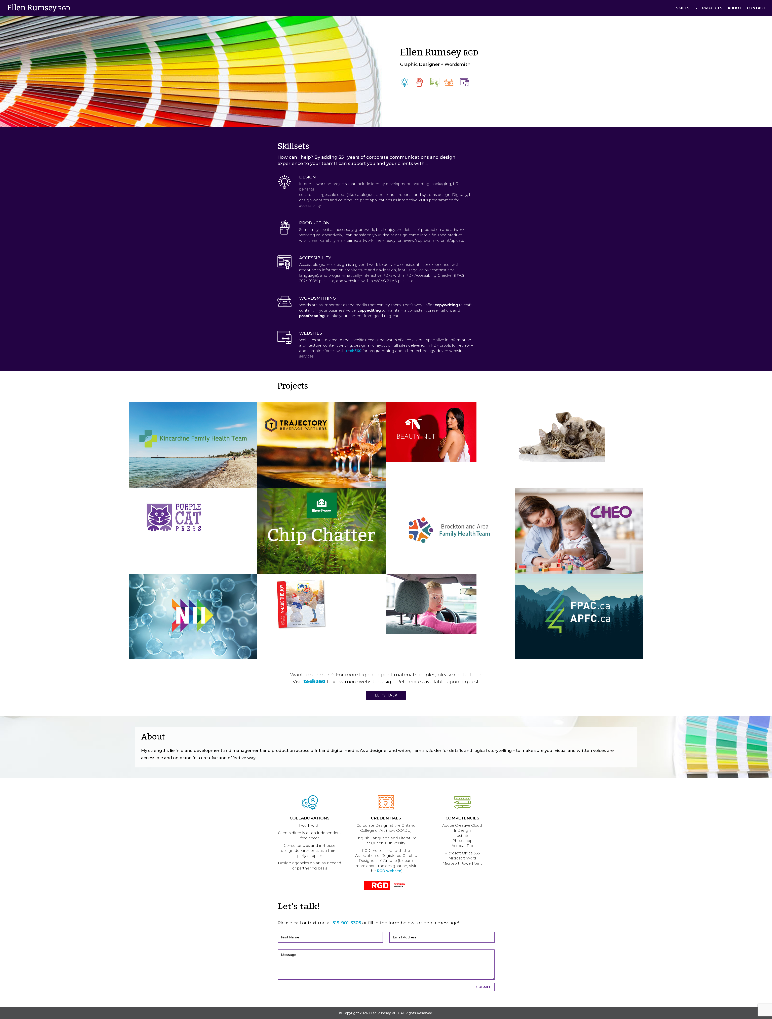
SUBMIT (483, 987)
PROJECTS (712, 8)
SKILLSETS (686, 8)
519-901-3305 (347, 923)
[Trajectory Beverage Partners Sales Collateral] (321, 487)
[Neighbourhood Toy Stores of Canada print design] (302, 633)
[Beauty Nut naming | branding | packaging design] (431, 461)
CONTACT (756, 8)
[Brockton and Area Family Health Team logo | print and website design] (450, 573)
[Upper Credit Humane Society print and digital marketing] (560, 461)
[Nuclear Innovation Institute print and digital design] (193, 658)
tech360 (353, 351)
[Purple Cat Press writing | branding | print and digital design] (174, 547)
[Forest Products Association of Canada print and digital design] (579, 658)
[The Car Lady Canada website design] (431, 633)
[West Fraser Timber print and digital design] (321, 573)
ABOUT (735, 8)
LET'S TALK (386, 695)
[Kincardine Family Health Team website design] (193, 487)
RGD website (389, 871)
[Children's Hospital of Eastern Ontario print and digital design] (579, 573)
